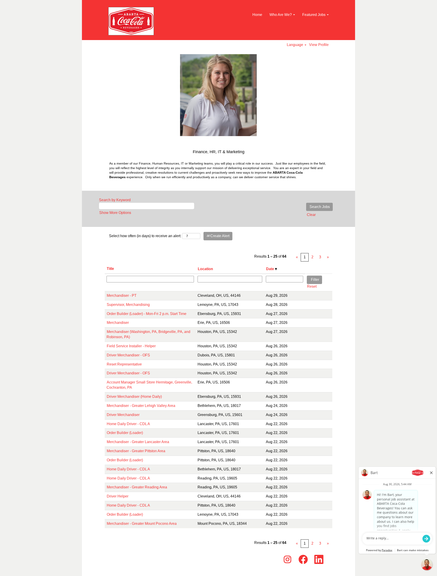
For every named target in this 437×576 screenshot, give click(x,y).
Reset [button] (312, 286)
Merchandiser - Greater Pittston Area (136, 451)
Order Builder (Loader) (125, 433)
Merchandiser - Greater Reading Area (137, 487)
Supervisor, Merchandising (128, 305)
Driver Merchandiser (123, 415)
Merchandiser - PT (122, 295)
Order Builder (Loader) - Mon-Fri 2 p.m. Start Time (146, 314)
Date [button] (270, 269)
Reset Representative (124, 364)
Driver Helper (117, 496)
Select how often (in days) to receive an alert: (145, 236)
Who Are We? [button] (281, 15)
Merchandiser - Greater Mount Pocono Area (142, 523)
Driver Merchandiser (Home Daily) (134, 396)
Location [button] (205, 269)
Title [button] (110, 269)
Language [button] (295, 45)
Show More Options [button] (115, 213)
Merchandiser (118, 323)
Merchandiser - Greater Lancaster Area (138, 442)
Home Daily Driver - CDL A (128, 424)
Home (257, 15)
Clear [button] (311, 215)
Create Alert (219, 236)
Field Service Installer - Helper (131, 346)
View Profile (319, 45)
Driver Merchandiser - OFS (128, 355)
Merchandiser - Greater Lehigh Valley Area (141, 406)
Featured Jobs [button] (314, 15)
